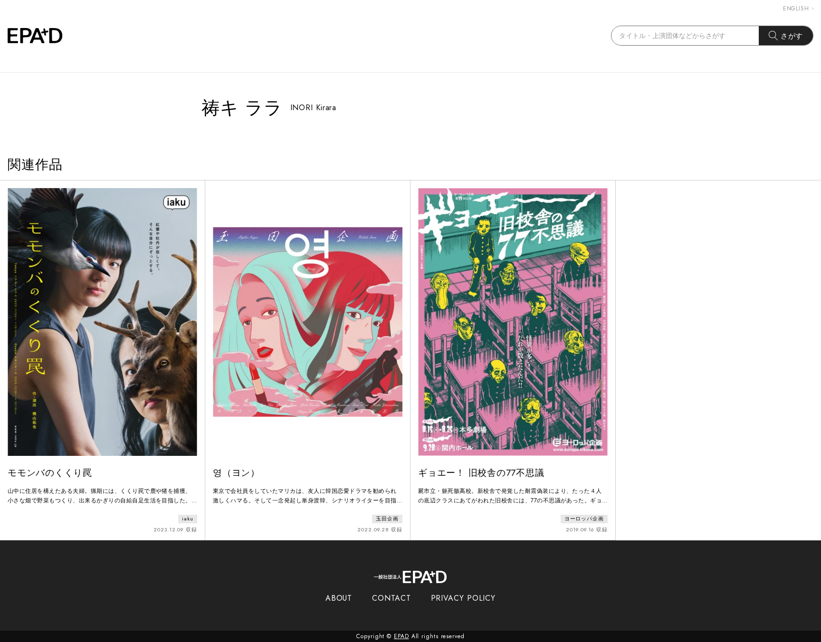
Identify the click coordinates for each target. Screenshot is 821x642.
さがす (792, 36)
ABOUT (339, 598)
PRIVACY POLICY (463, 598)
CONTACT (391, 598)
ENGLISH (796, 8)
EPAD (401, 636)
